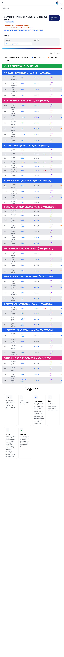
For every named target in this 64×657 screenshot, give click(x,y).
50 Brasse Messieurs (14, 202)
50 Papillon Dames (13, 225)
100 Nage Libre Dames (13, 105)
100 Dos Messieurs (14, 162)
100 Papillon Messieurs (14, 298)
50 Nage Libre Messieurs (14, 77)
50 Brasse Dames (13, 211)
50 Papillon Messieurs (14, 95)
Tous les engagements (12, 44)
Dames (8, 40)
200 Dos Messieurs (14, 170)
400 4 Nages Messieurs (14, 324)
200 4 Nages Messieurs (14, 319)
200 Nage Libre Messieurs (14, 89)
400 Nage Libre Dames (13, 128)
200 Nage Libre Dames (13, 117)
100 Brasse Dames (13, 220)
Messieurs (36, 40)
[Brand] (59, 3)
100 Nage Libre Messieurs (14, 83)
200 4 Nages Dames (13, 380)
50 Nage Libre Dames (13, 253)
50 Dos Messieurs (14, 150)
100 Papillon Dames (13, 134)
